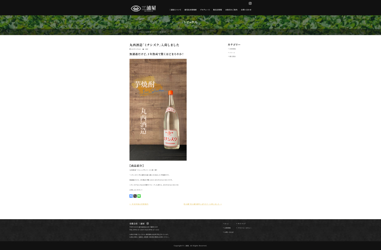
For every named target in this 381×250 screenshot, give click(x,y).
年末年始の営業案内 (138, 204)
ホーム (226, 224)
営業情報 (232, 49)
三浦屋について (175, 10)
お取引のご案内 (231, 10)
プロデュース (205, 10)
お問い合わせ (246, 10)
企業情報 (227, 228)
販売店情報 (217, 10)
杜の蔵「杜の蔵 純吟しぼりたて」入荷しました (203, 204)
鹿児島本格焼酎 (191, 10)
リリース (232, 53)
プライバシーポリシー (245, 228)
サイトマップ (242, 224)
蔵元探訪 (232, 56)
